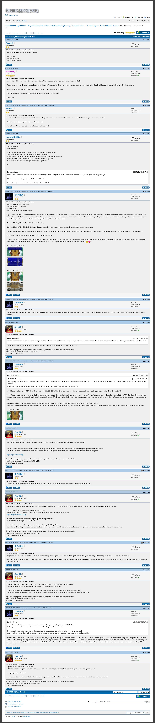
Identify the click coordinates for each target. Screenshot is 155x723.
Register (24, 21)
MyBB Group (26, 716)
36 (35, 33)
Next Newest (20, 692)
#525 (148, 652)
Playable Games (112, 26)
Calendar (140, 17)
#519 (148, 428)
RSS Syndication (54, 712)
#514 (148, 134)
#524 (148, 608)
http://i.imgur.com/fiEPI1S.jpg (16, 514)
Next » (42, 33)
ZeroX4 (18, 327)
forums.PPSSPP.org (12, 26)
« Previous (15, 33)
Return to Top (25, 712)
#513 (148, 105)
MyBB (13, 716)
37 (38, 33)
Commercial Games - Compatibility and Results (88, 26)
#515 (148, 191)
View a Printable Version (14, 701)
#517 (148, 322)
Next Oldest (11, 692)
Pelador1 (9, 43)
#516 (148, 299)
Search (119, 17)
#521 (148, 492)
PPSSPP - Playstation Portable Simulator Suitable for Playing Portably (45, 26)
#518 (148, 361)
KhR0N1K (50, 191)
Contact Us (9, 712)
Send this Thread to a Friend (15, 704)
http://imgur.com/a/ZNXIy (15, 455)
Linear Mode (146, 36)
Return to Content (34, 712)
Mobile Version (44, 712)
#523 (148, 570)
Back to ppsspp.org (11, 15)
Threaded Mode (136, 36)
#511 (148, 40)
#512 (148, 68)
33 (25, 33)
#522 (148, 542)
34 (28, 33)
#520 (148, 470)
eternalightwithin (13, 137)
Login (18, 21)
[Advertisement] (80, 8)
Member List (129, 17)
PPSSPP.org (16, 712)
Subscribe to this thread (14, 706)
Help (148, 17)
